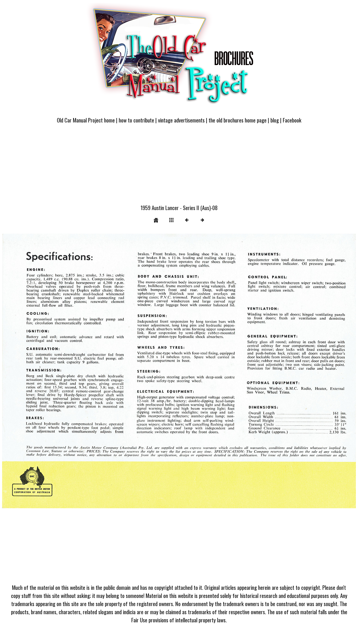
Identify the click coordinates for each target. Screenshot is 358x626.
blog (274, 120)
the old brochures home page (238, 120)
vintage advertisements (181, 120)
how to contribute (136, 120)
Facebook (292, 120)
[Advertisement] (179, 167)
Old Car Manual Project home (86, 120)
